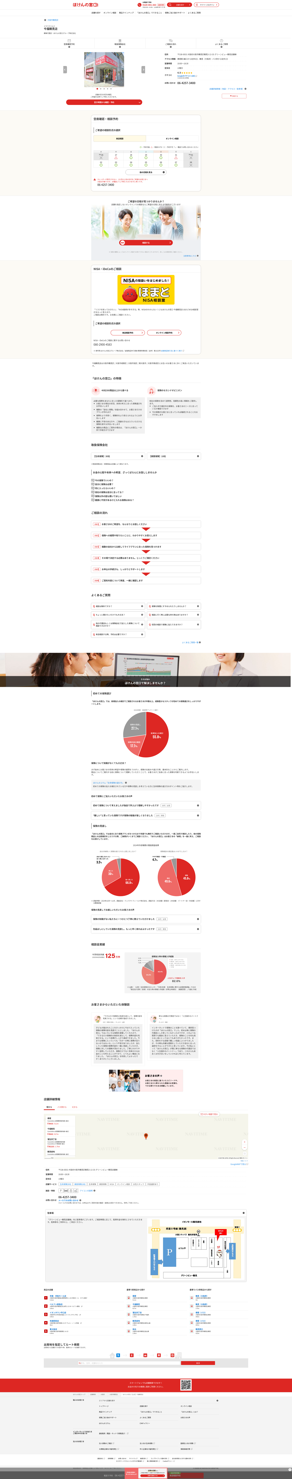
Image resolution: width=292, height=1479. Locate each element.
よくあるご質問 (194, 13)
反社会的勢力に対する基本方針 (181, 1458)
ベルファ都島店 (56, 1304)
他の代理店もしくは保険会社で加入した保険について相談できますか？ (118, 624)
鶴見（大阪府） (202, 1296)
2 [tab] (101, 89)
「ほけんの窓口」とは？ (189, 1412)
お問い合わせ (122, 1458)
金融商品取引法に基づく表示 (171, 351)
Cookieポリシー (168, 1461)
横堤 (134, 1296)
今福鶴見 (136, 1304)
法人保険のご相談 (105, 1443)
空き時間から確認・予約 (104, 102)
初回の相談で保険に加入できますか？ (167, 624)
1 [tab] (97, 89)
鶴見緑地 (136, 1320)
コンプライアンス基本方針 (159, 1458)
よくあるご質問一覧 (190, 642)
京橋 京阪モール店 (58, 1296)
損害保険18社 (80, 1184)
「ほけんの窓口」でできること (149, 13)
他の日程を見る (146, 172)
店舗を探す (96, 13)
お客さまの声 (185, 1417)
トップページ (104, 1406)
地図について (244, 1161)
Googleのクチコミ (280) (186, 76)
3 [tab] (104, 89)
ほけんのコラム (104, 1423)
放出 (134, 1329)
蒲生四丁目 (137, 1312)
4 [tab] (107, 89)
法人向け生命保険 (146, 1443)
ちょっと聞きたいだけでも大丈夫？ (110, 614)
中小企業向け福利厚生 (148, 1449)
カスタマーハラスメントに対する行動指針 (129, 1461)
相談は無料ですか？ (104, 606)
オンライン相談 (109, 13)
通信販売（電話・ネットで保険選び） (112, 1433)
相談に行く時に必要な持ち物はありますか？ (170, 614)
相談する (135, 242)
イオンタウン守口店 (58, 1312)
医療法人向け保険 (187, 1443)
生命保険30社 (65, 1184)
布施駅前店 (54, 1320)
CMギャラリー (145, 1423)
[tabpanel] (104, 69)
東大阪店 (53, 1329)
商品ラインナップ (126, 13)
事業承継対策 (185, 1449)
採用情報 (110, 1458)
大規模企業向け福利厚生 (108, 1449)
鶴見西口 (199, 1329)
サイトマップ (133, 1458)
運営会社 (100, 1458)
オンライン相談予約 (164, 332)
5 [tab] (111, 89)
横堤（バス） (201, 1312)
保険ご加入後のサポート (175, 13)
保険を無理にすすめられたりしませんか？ (169, 606)
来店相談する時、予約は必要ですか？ (111, 634)
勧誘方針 (143, 1458)
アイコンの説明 (86, 1190)
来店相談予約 (127, 332)
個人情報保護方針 (152, 1461)
